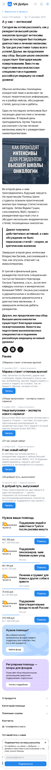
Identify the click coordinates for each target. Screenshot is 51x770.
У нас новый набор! (15, 450)
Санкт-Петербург (11, 17)
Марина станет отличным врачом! (24, 371)
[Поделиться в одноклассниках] (13, 349)
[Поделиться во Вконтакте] (5, 349)
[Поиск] (36, 4)
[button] (25, 698)
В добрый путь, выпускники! (20, 486)
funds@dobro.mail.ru (15, 727)
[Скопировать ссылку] (20, 349)
